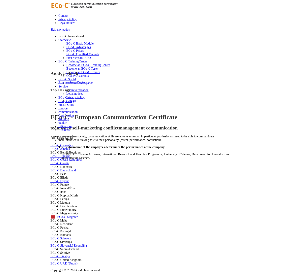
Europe (63, 108)
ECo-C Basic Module (80, 43)
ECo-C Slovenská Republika (68, 245)
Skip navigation (60, 29)
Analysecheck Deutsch (72, 82)
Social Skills (66, 104)
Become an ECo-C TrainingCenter (88, 65)
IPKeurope (65, 126)
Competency (66, 101)
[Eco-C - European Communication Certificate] (84, 9)
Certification (66, 115)
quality (62, 122)
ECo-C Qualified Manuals (82, 54)
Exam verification (77, 90)
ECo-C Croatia (59, 163)
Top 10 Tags (60, 90)
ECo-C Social (67, 79)
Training (63, 119)
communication (68, 112)
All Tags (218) (61, 137)
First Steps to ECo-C (79, 57)
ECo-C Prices (75, 50)
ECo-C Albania (60, 149)
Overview (64, 40)
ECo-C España (59, 181)
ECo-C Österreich (61, 145)
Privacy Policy (67, 19)
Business (64, 129)
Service (63, 86)
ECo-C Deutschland (63, 170)
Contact (63, 15)
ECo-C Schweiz (60, 238)
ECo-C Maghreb (64, 217)
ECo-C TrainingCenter (72, 61)
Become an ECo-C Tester (82, 68)
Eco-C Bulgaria (60, 156)
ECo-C (62, 97)
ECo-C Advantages (78, 47)
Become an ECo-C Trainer (83, 72)
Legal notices (66, 22)
